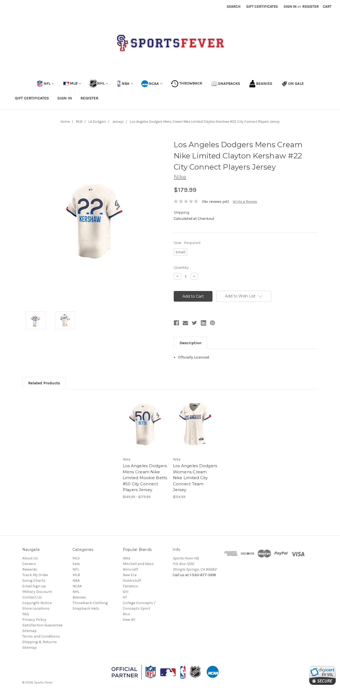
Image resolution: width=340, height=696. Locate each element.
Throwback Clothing (90, 603)
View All (129, 619)
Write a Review (245, 201)
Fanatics (130, 586)
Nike (126, 558)
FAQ (25, 614)
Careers (29, 564)
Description (190, 342)
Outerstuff (132, 580)
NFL (47, 83)
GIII (125, 591)
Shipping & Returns (39, 642)
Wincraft (130, 569)
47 (125, 597)
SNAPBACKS (229, 83)
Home (65, 122)
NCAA (154, 83)
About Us (30, 558)
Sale (76, 564)
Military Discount (37, 591)
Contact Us (32, 597)
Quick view (145, 419)
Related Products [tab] (44, 383)
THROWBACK (190, 83)
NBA (125, 83)
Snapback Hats (86, 608)
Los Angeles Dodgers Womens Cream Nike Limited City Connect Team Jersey (195, 477)
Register (310, 6)
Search (233, 6)
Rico (126, 614)
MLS (76, 558)
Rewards (29, 569)
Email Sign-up (34, 586)
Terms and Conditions (41, 636)
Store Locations (36, 608)
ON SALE (296, 83)
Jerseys (118, 122)
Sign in (290, 6)
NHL (101, 83)
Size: (187, 243)
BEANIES (264, 83)
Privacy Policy (34, 619)
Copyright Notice (37, 603)
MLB (74, 83)
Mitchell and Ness (138, 564)
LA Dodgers (97, 122)
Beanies (79, 597)
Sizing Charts (33, 580)
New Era (130, 575)
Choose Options (145, 429)
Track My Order (35, 575)
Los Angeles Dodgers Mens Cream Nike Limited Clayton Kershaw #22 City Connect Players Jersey (204, 122)
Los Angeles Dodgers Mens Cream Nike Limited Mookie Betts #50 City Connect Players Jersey (145, 477)
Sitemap (29, 630)
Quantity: (181, 267)
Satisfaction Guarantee (42, 625)
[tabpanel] (145, 447)
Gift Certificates (262, 6)
